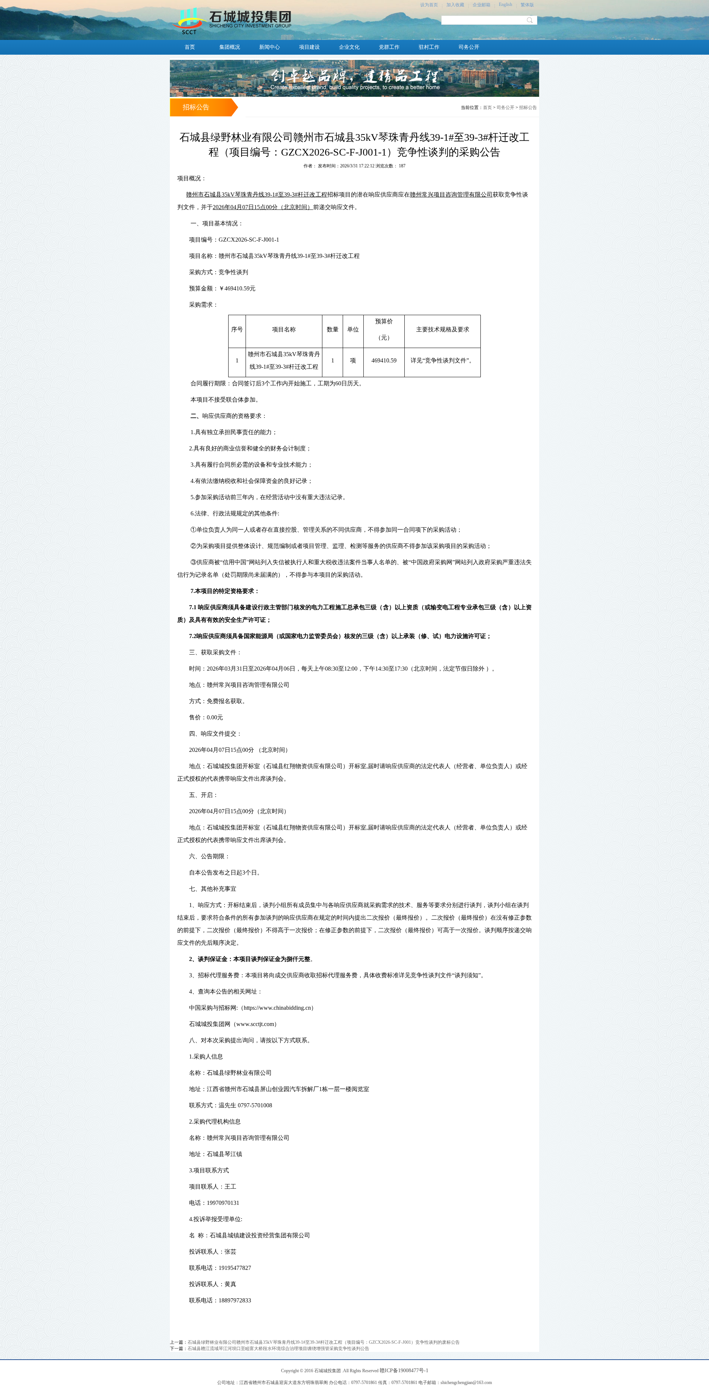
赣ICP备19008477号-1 (404, 1370)
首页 (190, 47)
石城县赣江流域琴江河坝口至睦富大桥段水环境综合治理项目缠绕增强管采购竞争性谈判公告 (278, 1348)
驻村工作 (429, 47)
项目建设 (309, 47)
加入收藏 (455, 4)
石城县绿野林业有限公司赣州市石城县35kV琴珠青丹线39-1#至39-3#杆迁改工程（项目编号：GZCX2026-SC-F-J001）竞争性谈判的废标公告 (324, 1342)
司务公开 (469, 47)
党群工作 (389, 47)
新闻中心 (269, 47)
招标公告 (528, 107)
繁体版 (527, 4)
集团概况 (229, 47)
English (505, 4)
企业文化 (349, 47)
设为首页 (429, 4)
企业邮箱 (481, 4)
